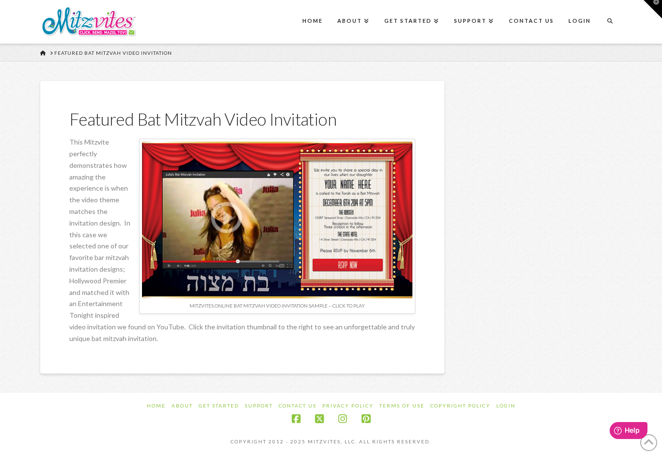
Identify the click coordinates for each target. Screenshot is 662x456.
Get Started (219, 405)
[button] (653, 9)
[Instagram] (342, 419)
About (182, 405)
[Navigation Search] (610, 22)
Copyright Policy (460, 405)
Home (156, 405)
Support (259, 405)
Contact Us (297, 405)
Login (506, 405)
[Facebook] (296, 419)
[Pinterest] (366, 419)
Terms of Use (402, 405)
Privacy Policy (348, 405)
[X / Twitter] (319, 419)
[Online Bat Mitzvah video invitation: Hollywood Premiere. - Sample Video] (277, 219)
